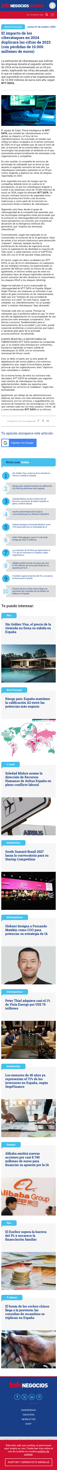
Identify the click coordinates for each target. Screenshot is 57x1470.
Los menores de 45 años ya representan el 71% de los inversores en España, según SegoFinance (31, 552)
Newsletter (28, 1419)
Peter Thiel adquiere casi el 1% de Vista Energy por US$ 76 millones (30, 538)
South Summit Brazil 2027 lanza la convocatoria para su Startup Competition (30, 513)
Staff (28, 1424)
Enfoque (11, 1144)
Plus (9, 615)
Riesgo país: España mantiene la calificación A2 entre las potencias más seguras (32, 487)
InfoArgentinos (15, 917)
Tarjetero (28, 1414)
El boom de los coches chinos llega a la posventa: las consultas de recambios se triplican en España (30, 591)
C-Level (10, 764)
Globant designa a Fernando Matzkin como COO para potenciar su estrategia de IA (31, 525)
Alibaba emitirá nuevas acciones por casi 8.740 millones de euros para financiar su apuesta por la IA (30, 565)
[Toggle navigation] (52, 15)
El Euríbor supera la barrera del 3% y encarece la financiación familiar (32, 577)
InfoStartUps (13, 842)
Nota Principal (13, 26)
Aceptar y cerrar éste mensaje (28, 1462)
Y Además (12, 1297)
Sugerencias (28, 1410)
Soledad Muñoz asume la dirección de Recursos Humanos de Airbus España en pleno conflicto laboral (30, 501)
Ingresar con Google (21, 442)
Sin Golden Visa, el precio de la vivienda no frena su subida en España (31, 474)
